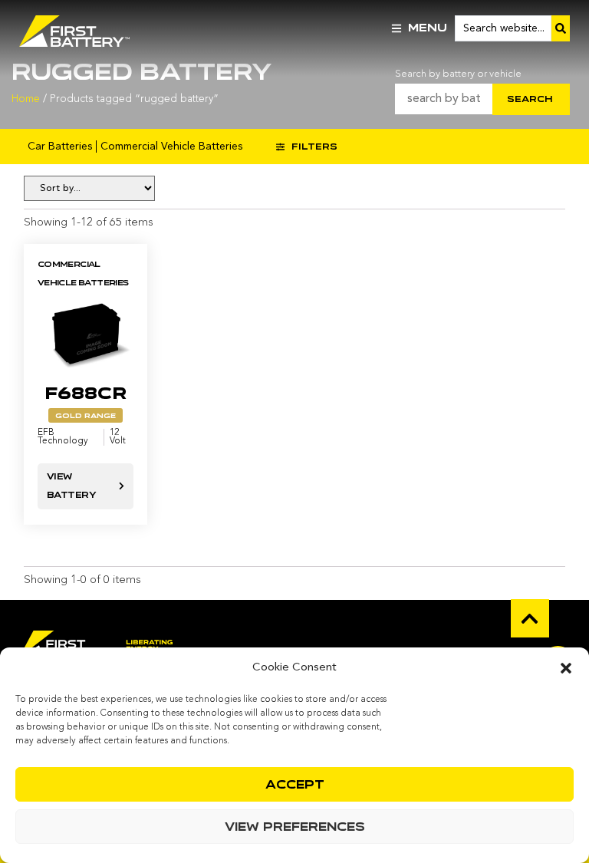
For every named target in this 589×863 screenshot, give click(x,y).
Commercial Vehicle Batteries (171, 146)
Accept (294, 784)
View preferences (295, 827)
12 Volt (118, 437)
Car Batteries (60, 146)
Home (26, 99)
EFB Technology (63, 437)
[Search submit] (560, 28)
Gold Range (85, 415)
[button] (566, 668)
